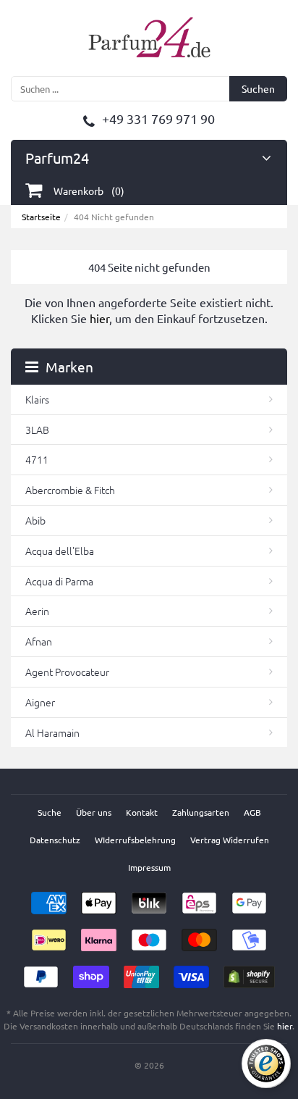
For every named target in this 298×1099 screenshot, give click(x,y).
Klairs (37, 399)
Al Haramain (52, 732)
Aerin (37, 610)
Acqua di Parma (59, 581)
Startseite (41, 216)
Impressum (149, 867)
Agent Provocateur (67, 671)
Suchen (258, 88)
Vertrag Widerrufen (229, 839)
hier (99, 318)
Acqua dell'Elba (59, 550)
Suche (49, 812)
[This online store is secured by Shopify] (249, 972)
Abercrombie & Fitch (70, 489)
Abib (35, 520)
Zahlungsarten (200, 812)
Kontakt (142, 812)
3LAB (37, 429)
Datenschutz (55, 839)
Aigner (40, 702)
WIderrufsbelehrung (135, 839)
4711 (36, 459)
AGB (252, 812)
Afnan (38, 641)
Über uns (93, 812)
